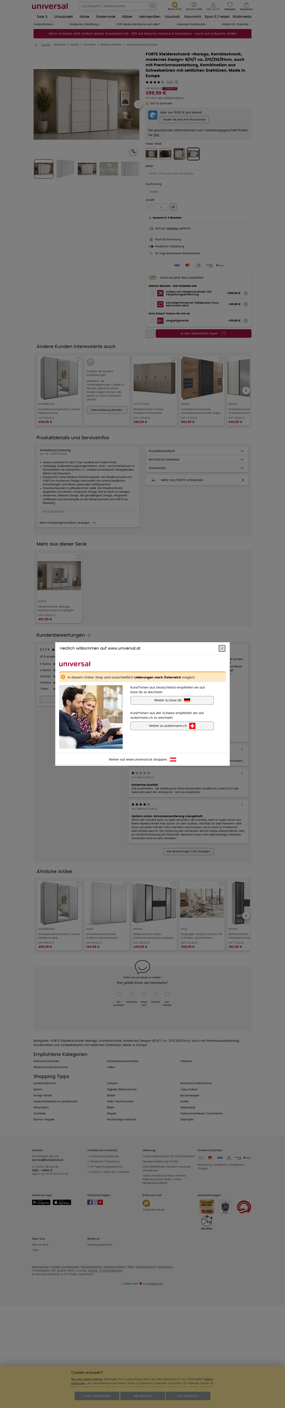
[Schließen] (222, 648)
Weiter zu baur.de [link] (168, 700)
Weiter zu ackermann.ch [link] (168, 725)
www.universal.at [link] (139, 759)
